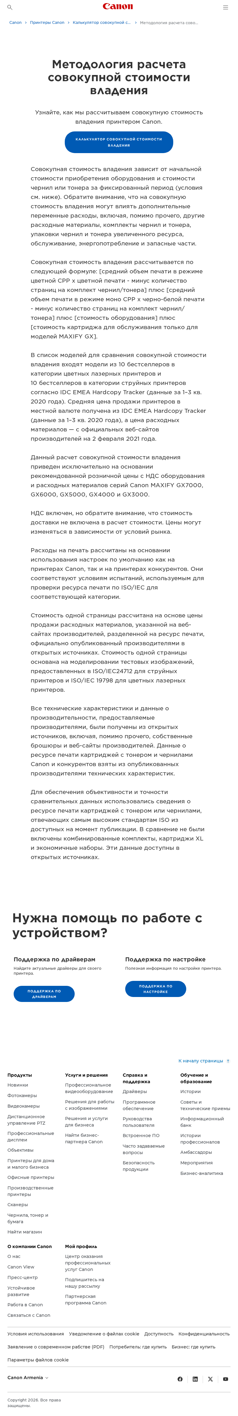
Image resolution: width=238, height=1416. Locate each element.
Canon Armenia (25, 1377)
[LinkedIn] (195, 1379)
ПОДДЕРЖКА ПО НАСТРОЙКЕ (156, 989)
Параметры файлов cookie (38, 1360)
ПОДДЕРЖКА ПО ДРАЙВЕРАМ (44, 994)
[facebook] (180, 1379)
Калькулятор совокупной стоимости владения (119, 142)
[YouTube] (226, 1379)
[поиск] (10, 7)
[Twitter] (210, 1379)
